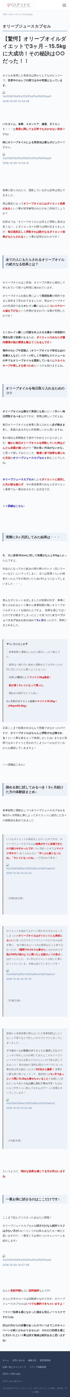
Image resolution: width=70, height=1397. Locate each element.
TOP (5, 14)
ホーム (6, 1360)
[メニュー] (64, 5)
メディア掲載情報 (37, 1367)
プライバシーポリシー (12, 1381)
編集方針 (32, 1360)
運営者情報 (45, 1360)
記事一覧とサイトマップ (14, 1367)
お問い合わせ (18, 1360)
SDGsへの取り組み (12, 1373)
